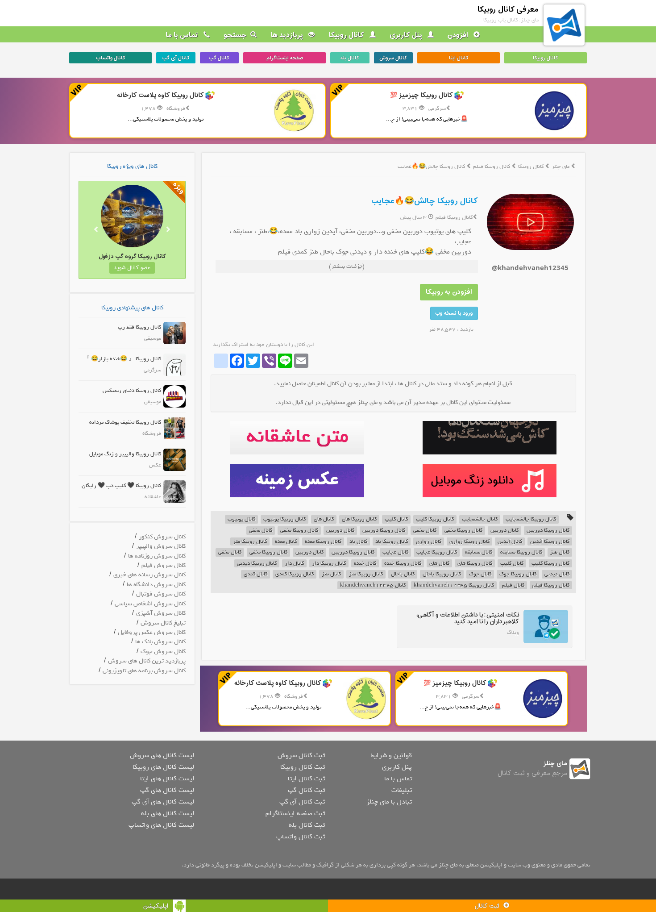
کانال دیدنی (556, 574)
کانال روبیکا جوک (517, 574)
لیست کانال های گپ (167, 790)
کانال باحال (403, 574)
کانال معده (286, 541)
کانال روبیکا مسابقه (521, 552)
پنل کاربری (407, 35)
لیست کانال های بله (167, 813)
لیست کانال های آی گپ (163, 801)
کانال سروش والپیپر (161, 546)
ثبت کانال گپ (306, 790)
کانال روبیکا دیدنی (257, 563)
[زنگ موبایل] (489, 480)
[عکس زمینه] (297, 480)
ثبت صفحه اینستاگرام (295, 813)
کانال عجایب (395, 552)
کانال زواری (428, 541)
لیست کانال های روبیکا (163, 767)
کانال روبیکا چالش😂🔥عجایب (424, 201)
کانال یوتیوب (241, 519)
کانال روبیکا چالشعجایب (531, 519)
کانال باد (358, 541)
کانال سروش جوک (163, 651)
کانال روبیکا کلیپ (435, 519)
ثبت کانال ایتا (306, 778)
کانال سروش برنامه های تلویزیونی (144, 671)
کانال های (324, 519)
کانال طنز (559, 552)
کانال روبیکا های (359, 519)
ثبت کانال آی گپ (302, 801)
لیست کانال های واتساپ (161, 825)
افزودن (459, 35)
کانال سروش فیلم (163, 565)
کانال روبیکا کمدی (294, 574)
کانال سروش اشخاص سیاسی (150, 604)
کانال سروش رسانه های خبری (149, 575)
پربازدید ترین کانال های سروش (147, 661)
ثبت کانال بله (307, 825)
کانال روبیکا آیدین (549, 541)
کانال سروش (393, 58)
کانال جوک (480, 574)
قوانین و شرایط (391, 755)
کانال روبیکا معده (323, 541)
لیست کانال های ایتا (167, 778)
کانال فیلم (513, 585)
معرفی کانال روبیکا (508, 9)
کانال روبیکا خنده (402, 563)
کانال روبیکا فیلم (492, 166)
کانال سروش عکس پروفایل (152, 632)
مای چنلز (560, 166)
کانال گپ (219, 58)
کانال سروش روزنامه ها (157, 556)
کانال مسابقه (478, 552)
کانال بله (349, 58)
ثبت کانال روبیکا (302, 767)
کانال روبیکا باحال (442, 574)
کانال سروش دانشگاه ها (156, 584)
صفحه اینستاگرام (284, 58)
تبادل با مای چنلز (389, 801)
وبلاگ (513, 632)
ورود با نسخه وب (454, 313)
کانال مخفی (424, 530)
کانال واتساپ (110, 58)
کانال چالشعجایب (480, 519)
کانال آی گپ (176, 58)
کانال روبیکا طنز (250, 541)
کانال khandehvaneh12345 (373, 585)
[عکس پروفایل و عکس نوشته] (489, 437)
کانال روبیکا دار (329, 563)
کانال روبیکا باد (391, 541)
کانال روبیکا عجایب (436, 552)
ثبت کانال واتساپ (300, 836)
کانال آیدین (510, 541)
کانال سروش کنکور (162, 537)
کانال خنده (365, 563)
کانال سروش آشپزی (161, 613)
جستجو (235, 35)
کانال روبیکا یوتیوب (284, 519)
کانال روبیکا (347, 35)
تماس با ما (183, 35)
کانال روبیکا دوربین (548, 530)
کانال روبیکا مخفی (463, 530)
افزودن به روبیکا (449, 292)
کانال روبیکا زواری (469, 541)
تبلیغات (401, 790)
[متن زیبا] (297, 437)
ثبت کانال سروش (301, 755)
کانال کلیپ (396, 519)
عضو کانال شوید (132, 267)
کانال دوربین (504, 530)
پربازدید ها (287, 35)
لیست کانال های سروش (162, 755)
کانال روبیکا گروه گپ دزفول (132, 256)
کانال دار (294, 563)
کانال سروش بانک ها (160, 642)
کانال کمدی (255, 574)
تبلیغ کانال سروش (163, 623)
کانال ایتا (459, 58)
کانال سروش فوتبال (161, 594)
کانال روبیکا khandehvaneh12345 (454, 585)
